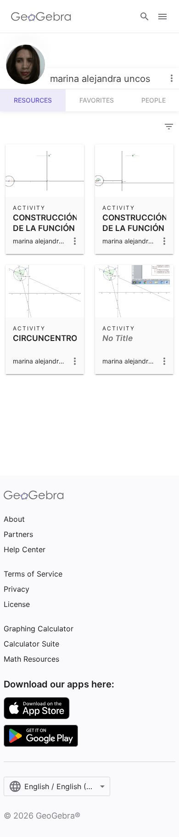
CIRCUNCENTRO (45, 338)
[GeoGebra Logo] (41, 16)
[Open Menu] (162, 16)
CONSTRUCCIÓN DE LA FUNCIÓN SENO (45, 228)
